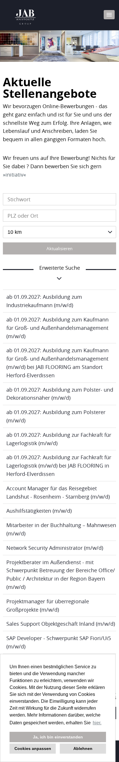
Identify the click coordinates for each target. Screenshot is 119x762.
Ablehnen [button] (82, 748)
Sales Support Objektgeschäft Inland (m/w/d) (60, 623)
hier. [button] (97, 722)
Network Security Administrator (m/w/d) (54, 547)
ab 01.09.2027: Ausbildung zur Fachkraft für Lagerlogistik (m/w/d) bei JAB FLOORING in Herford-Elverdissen (58, 465)
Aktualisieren (59, 248)
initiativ (14, 174)
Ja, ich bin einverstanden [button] (58, 737)
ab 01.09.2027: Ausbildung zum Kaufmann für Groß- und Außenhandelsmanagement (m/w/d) (57, 328)
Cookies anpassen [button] (32, 748)
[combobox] (59, 232)
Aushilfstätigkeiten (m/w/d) (39, 510)
